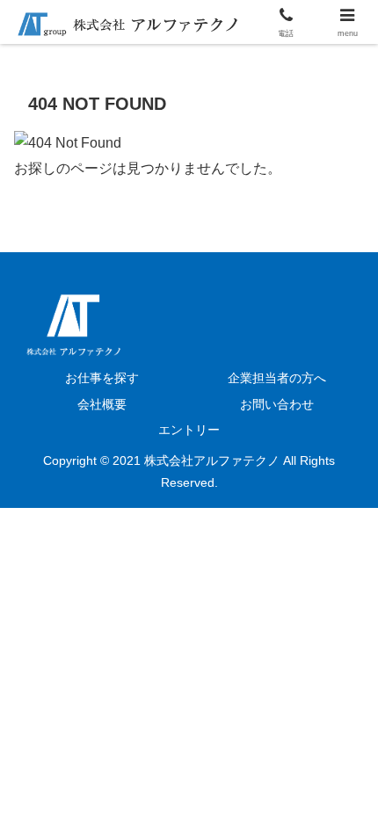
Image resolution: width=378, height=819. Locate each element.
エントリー (189, 430)
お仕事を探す (102, 378)
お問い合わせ (277, 404)
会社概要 (102, 404)
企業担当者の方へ (277, 378)
